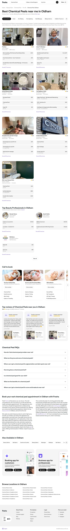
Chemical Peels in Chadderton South (10, 494)
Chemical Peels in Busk (7, 487)
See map (37, 14)
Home (3, 7)
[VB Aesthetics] (54, 285)
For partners (32, 512)
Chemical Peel (17, 7)
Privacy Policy (47, 512)
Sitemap (18, 518)
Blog (17, 516)
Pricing (31, 514)
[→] (67, 285)
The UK (24, 7)
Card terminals (33, 516)
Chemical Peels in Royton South (29, 496)
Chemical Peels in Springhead (47, 492)
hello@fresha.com (41, 414)
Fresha (6, 401)
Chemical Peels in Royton (28, 494)
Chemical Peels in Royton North (29, 487)
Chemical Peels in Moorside (46, 490)
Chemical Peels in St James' (46, 487)
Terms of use (47, 516)
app (31, 427)
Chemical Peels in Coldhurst (8, 490)
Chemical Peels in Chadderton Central (10, 496)
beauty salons (5, 410)
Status (31, 520)
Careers (18, 512)
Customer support (20, 514)
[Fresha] (4, 2)
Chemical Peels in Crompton (29, 492)
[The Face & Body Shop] (12, 285)
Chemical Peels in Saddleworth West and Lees (50, 494)
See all (35, 258)
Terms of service (47, 514)
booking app (57, 405)
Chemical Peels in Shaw (28, 490)
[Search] (57, 2)
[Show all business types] (66, 442)
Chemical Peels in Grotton (46, 496)
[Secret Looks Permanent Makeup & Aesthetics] (33, 285)
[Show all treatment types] (66, 19)
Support (32, 518)
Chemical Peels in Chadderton (8, 498)
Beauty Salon (9, 7)
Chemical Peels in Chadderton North (10, 492)
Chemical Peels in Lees (27, 498)
